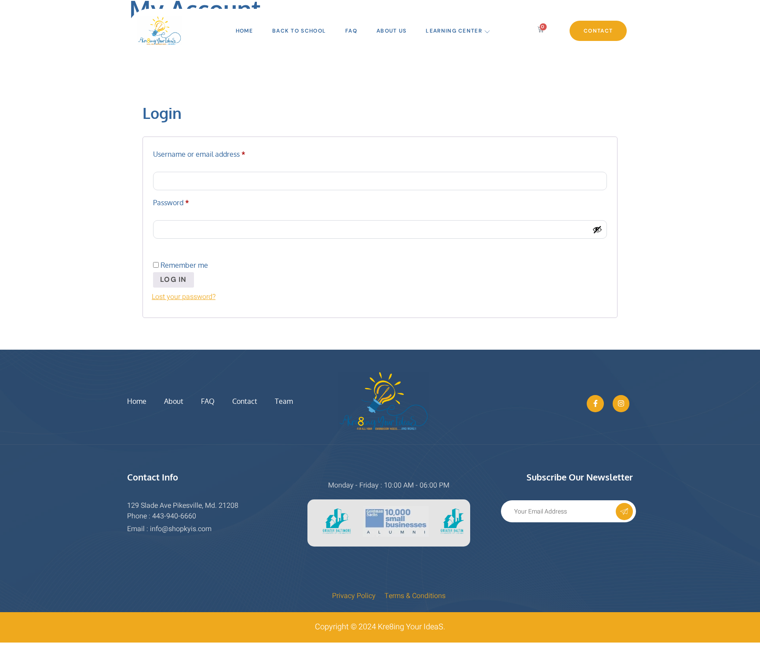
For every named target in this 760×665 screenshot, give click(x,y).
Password (185, 201)
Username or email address (213, 153)
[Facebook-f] (595, 403)
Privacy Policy (354, 596)
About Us (391, 30)
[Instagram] (621, 403)
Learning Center (454, 30)
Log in (173, 279)
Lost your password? (184, 297)
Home (244, 30)
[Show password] (597, 229)
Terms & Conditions (415, 596)
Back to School (299, 30)
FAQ (351, 30)
